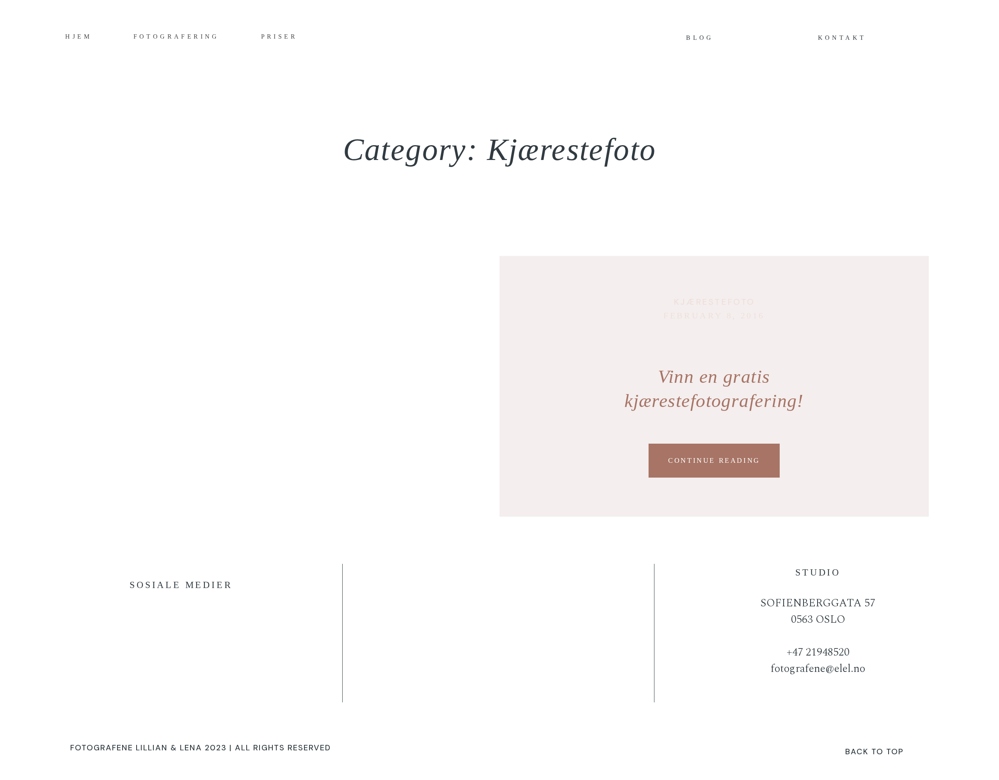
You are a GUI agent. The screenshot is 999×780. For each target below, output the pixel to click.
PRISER (279, 36)
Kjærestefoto (714, 301)
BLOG (700, 37)
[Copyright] (499, 750)
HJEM (78, 36)
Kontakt (842, 37)
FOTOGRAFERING (176, 36)
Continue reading (714, 460)
